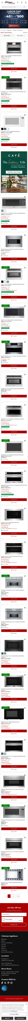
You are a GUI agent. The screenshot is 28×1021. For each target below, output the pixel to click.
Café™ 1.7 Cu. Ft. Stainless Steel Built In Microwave (11, 55)
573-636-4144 (8, 963)
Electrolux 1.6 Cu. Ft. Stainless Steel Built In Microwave (12, 556)
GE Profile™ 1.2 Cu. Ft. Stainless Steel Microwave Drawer (12, 419)
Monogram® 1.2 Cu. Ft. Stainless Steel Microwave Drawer (12, 388)
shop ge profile (14, 25)
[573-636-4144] (21, 2)
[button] (2, 2)
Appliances (9, 30)
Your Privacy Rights (13, 1014)
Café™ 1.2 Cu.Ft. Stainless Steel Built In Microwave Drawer (12, 284)
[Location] (17, 2)
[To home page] (10, 2)
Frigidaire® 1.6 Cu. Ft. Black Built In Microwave (10, 722)
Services (3, 946)
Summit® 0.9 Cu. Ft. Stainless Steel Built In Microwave (11, 882)
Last (18, 896)
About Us (3, 948)
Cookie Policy (14, 1011)
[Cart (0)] (25, 2)
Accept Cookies (20, 1018)
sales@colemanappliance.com (12, 965)
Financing (3, 944)
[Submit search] (24, 7)
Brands (3, 941)
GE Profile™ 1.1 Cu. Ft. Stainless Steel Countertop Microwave (13, 213)
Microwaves (20, 30)
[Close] (26, 1004)
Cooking (14, 30)
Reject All (7, 1018)
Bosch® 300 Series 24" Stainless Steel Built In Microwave (12, 249)
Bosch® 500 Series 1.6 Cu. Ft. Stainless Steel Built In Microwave (13, 356)
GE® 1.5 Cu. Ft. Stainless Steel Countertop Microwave (11, 320)
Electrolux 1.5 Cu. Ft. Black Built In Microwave (10, 522)
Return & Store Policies (7, 952)
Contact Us (4, 950)
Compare (15, 71)
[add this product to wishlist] (25, 41)
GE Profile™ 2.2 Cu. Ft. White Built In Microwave (10, 131)
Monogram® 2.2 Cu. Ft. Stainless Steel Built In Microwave (12, 454)
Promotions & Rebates (6, 942)
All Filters (8, 35)
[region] (14, 1011)
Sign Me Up (14, 924)
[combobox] (20, 35)
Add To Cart (14, 68)
